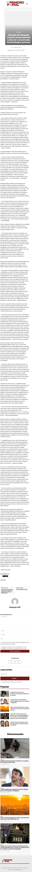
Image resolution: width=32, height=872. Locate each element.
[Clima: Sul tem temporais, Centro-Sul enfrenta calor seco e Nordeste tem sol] (4, 709)
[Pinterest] (16, 661)
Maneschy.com (18, 869)
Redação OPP (17, 47)
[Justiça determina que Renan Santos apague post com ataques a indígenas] (4, 701)
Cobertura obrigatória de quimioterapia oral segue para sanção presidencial (7, 591)
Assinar (14, 678)
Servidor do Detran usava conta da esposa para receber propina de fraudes (19, 723)
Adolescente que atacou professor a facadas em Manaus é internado (19, 694)
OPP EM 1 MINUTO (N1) (21, 589)
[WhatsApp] (20, 661)
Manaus (2, 759)
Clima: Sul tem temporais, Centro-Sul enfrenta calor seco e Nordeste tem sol (19, 708)
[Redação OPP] (14, 601)
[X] (13, 661)
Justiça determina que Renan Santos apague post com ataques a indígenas (19, 701)
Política (18, 32)
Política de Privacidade (16, 682)
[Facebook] (9, 661)
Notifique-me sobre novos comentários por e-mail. (14, 647)
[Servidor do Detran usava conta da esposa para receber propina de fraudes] (4, 724)
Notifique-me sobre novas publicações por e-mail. (14, 648)
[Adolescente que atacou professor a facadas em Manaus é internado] (4, 694)
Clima (1, 816)
